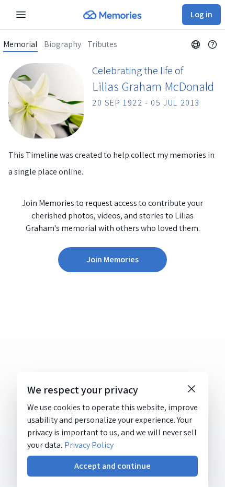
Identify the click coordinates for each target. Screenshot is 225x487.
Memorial (20, 44)
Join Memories (112, 259)
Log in (201, 14)
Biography (62, 44)
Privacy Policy (89, 444)
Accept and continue (112, 465)
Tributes (102, 44)
